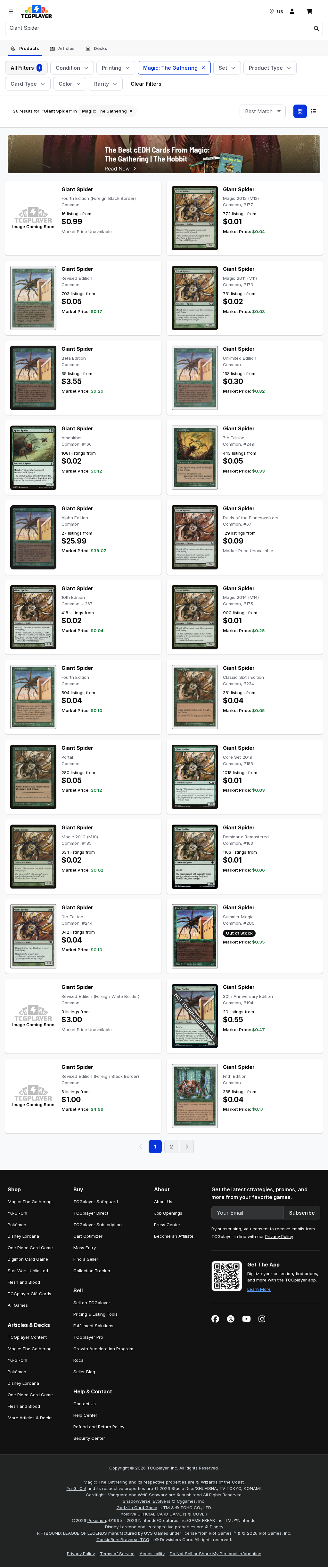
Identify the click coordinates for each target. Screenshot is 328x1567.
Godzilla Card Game (137, 1507)
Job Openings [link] (168, 1213)
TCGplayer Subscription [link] (97, 1224)
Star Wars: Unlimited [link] (28, 1270)
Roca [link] (78, 1360)
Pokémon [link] (17, 1224)
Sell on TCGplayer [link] (91, 1302)
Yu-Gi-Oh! (76, 1488)
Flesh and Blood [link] (24, 1282)
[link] (36, 11)
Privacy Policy (279, 1236)
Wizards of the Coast (222, 1482)
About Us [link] (163, 1201)
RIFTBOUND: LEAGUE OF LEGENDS (72, 1533)
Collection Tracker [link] (92, 1270)
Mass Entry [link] (84, 1247)
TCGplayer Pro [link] (88, 1337)
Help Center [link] (85, 1415)
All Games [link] (18, 1305)
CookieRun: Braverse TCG (122, 1539)
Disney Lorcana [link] (23, 1236)
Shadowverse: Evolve (144, 1501)
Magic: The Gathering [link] (30, 1201)
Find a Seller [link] (85, 1259)
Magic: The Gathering (105, 1482)
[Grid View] (300, 111)
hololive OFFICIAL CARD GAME (151, 1513)
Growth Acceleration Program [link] (103, 1348)
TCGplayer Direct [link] (90, 1213)
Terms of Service (117, 1553)
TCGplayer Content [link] (27, 1337)
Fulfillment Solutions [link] (93, 1325)
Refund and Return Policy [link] (98, 1426)
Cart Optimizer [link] (87, 1236)
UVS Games (156, 1533)
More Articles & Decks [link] (30, 1417)
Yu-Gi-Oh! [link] (17, 1213)
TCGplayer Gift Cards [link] (29, 1293)
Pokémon (96, 1520)
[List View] (313, 111)
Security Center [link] (89, 1438)
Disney (216, 1526)
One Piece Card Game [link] (30, 1247)
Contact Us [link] (84, 1403)
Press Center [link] (167, 1224)
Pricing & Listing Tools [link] (95, 1314)
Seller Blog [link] (84, 1371)
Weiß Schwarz (152, 1494)
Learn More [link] (259, 1289)
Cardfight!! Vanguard (106, 1494)
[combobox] (263, 111)
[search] (157, 28)
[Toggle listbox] (279, 111)
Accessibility (152, 1553)
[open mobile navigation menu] (11, 11)
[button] (316, 28)
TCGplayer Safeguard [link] (95, 1201)
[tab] (25, 49)
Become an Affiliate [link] (173, 1236)
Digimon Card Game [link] (28, 1259)
